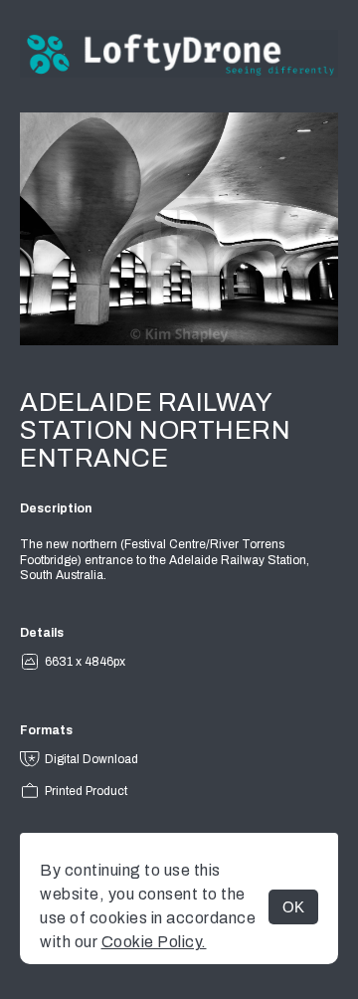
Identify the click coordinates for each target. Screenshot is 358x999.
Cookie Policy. (154, 941)
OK (293, 907)
